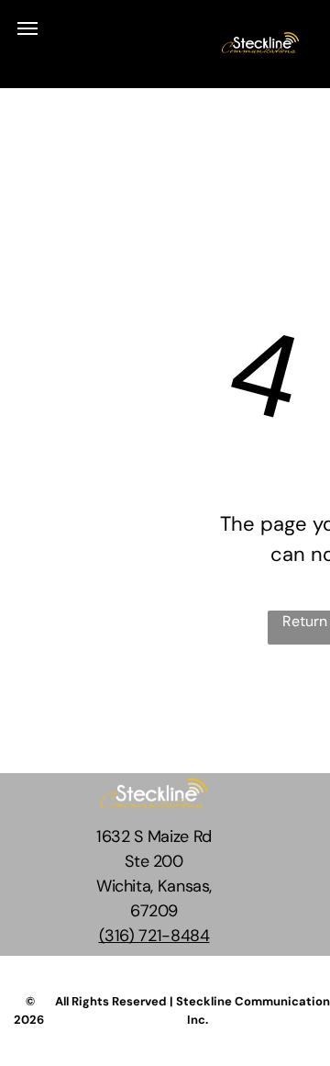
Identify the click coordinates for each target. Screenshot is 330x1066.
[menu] (27, 28)
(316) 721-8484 (154, 936)
